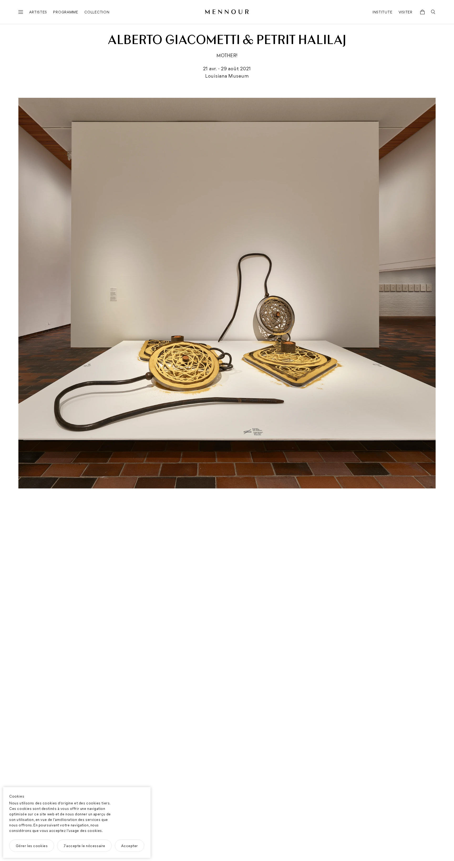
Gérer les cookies (32, 845)
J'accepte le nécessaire (84, 845)
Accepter (129, 845)
